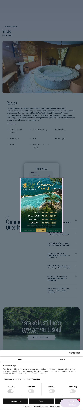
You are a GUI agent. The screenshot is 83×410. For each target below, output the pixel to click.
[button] (59, 181)
